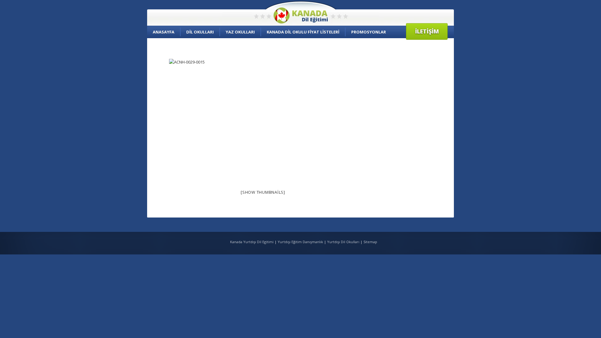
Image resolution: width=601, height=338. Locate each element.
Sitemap (370, 241)
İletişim (427, 31)
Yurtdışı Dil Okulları (343, 241)
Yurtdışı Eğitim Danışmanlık (300, 241)
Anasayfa (163, 32)
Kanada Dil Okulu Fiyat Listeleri (303, 32)
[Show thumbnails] (263, 192)
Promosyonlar (368, 32)
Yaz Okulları (240, 32)
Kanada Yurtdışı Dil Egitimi (252, 241)
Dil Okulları (200, 32)
